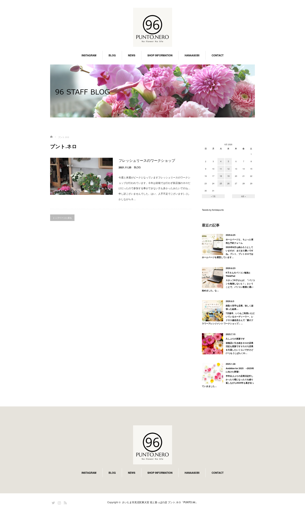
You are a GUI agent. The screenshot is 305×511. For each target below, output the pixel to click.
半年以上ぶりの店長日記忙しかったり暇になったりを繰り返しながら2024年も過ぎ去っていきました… (228, 381)
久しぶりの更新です (235, 338)
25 (221, 183)
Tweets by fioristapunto (213, 209)
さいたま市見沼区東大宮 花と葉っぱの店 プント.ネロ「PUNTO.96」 (160, 502)
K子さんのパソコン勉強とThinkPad (238, 274)
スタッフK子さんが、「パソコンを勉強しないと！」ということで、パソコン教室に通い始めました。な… (228, 285)
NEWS (131, 55)
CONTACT (218, 55)
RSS (64, 502)
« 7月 (213, 196)
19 (228, 176)
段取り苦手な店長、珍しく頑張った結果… (239, 307)
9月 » (243, 196)
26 (228, 183)
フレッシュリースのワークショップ (147, 160)
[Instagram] (58, 502)
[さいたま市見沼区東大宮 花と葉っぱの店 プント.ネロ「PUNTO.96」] (152, 27)
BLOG (112, 55)
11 (221, 168)
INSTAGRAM (89, 55)
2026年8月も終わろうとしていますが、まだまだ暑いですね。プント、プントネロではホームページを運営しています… (227, 252)
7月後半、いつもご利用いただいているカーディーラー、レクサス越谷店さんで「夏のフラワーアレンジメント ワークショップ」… (228, 318)
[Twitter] (52, 502)
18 (221, 176)
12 (228, 168)
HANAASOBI (192, 55)
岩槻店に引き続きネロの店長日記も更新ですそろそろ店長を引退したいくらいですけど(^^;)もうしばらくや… (239, 348)
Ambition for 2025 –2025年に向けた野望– (240, 370)
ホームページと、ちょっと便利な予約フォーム (239, 241)
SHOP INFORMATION (159, 55)
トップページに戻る (62, 217)
